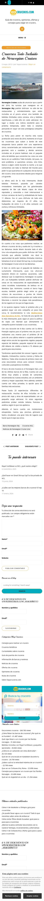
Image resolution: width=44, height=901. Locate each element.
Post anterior (12, 446)
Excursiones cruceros (10, 730)
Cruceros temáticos (9, 647)
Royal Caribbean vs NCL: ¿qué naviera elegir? (19, 466)
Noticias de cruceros (16, 48)
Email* (4, 618)
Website (5, 558)
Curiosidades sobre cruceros (13, 651)
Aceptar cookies (32, 896)
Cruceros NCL (27, 426)
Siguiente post (31, 446)
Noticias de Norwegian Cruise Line (16, 429)
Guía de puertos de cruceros (13, 655)
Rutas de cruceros (9, 676)
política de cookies (26, 891)
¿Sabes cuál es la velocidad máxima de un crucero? (22, 762)
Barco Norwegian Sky (11, 426)
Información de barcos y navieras (15, 659)
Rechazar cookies (11, 896)
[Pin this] (23, 435)
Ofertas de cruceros (9, 667)
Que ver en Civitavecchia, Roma (14, 768)
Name (5, 539)
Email (4, 548)
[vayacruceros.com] (22, 689)
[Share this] (13, 435)
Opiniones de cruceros (11, 672)
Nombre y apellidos (10, 608)
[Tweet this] (16, 435)
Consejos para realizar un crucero (15, 643)
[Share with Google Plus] (20, 435)
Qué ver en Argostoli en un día (14, 777)
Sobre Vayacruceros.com (11, 680)
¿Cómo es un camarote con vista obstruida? (19, 751)
